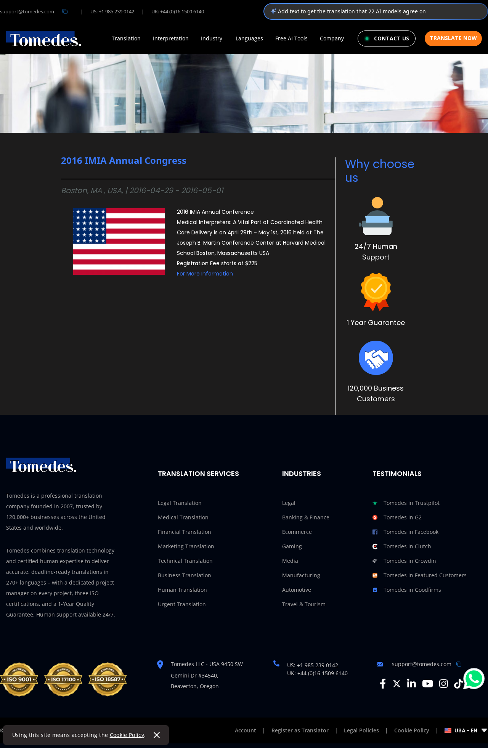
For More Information (205, 273)
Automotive (296, 589)
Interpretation (171, 38)
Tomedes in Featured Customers (425, 575)
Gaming (292, 546)
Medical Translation (183, 517)
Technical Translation (185, 560)
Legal (288, 502)
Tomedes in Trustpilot (412, 502)
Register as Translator (300, 730)
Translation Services (198, 473)
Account (245, 730)
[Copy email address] (64, 11)
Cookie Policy (127, 734)
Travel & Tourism (304, 604)
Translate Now (453, 38)
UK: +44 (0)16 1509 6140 (177, 11)
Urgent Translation (182, 604)
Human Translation (182, 589)
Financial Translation (184, 531)
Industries (301, 473)
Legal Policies (361, 730)
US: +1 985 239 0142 (112, 11)
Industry (211, 38)
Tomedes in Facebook (411, 531)
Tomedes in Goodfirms (412, 589)
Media (290, 560)
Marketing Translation (186, 546)
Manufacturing (301, 575)
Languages (249, 38)
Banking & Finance (305, 517)
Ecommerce (297, 531)
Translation (126, 38)
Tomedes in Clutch (407, 546)
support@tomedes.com (27, 11)
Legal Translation (180, 502)
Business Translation (184, 575)
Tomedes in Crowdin (410, 560)
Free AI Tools (291, 38)
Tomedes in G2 (403, 517)
